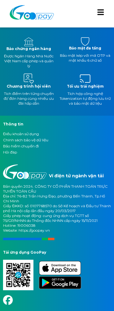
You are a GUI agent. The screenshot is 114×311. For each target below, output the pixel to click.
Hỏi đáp (10, 152)
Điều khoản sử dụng (21, 134)
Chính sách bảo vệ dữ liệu (25, 140)
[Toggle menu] (100, 12)
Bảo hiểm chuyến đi (21, 146)
